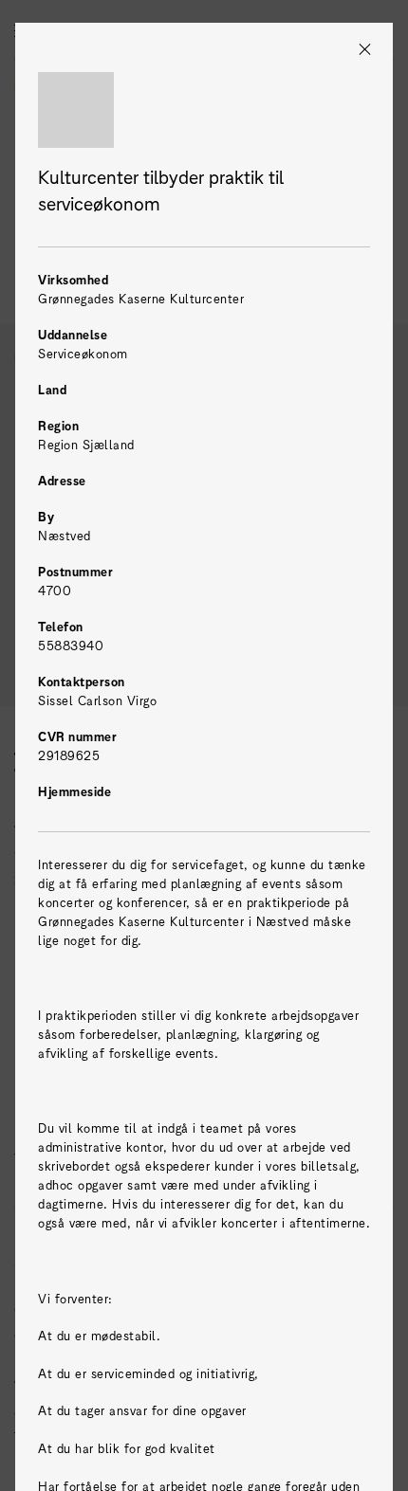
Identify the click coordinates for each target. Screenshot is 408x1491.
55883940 (70, 645)
